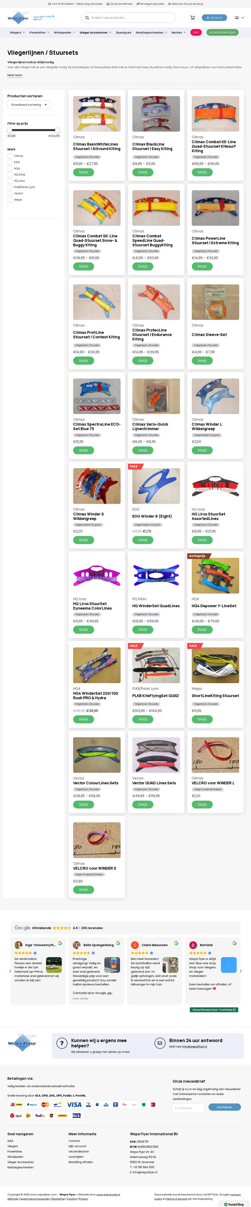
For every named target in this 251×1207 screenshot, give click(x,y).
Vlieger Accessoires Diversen (207, 789)
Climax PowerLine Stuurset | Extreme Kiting (215, 240)
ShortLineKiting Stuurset (215, 695)
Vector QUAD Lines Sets (154, 783)
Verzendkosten (79, 1151)
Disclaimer (58, 1199)
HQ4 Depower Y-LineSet (214, 605)
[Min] (9, 130)
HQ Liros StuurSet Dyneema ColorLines (92, 606)
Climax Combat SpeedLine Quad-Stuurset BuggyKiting (152, 240)
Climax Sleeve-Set (209, 334)
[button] (239, 18)
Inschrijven (224, 1107)
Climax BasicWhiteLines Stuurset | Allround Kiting (96, 146)
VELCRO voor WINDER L (213, 783)
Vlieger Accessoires (20, 1162)
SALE (10, 1141)
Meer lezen (14, 75)
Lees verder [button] (28, 998)
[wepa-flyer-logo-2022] (18, 18)
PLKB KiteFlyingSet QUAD (155, 695)
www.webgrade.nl (108, 1194)
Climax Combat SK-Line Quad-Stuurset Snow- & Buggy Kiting (95, 240)
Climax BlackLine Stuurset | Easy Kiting (152, 146)
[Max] (57, 130)
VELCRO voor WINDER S (94, 868)
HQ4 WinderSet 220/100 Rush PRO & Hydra (95, 695)
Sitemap (12, 1199)
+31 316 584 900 (143, 1167)
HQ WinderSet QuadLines (156, 605)
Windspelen (15, 1157)
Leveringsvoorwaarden (35, 1199)
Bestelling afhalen (81, 1162)
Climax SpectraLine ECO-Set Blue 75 (97, 426)
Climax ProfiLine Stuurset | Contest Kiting (96, 335)
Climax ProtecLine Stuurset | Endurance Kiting (152, 335)
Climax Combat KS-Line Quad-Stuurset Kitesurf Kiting (214, 146)
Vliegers (12, 1146)
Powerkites (14, 1151)
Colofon (72, 1199)
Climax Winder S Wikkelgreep (88, 516)
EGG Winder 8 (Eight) (152, 516)
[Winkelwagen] (192, 17)
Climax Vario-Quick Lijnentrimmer (150, 426)
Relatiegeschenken (20, 1167)
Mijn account (77, 1146)
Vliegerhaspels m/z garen (207, 435)
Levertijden (76, 1157)
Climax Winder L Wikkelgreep (207, 426)
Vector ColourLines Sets (95, 783)
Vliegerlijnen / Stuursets (87, 157)
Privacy (83, 1199)
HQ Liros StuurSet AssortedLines (208, 516)
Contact (74, 1141)
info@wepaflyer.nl (145, 1172)
